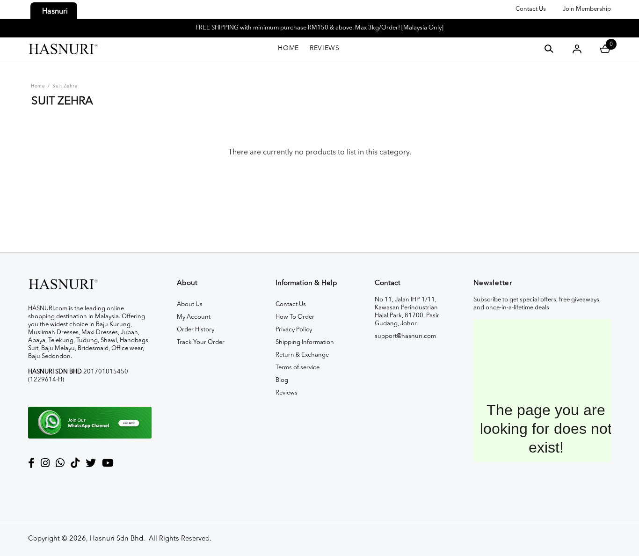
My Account (194, 317)
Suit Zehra (64, 86)
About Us (190, 304)
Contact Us (531, 9)
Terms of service (298, 368)
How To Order (295, 317)
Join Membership (587, 9)
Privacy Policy (294, 330)
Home (38, 86)
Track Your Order (201, 342)
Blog (282, 380)
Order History (195, 330)
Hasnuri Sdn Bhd (116, 538)
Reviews (287, 393)
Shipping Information (305, 342)
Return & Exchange (302, 355)
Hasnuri (55, 11)
